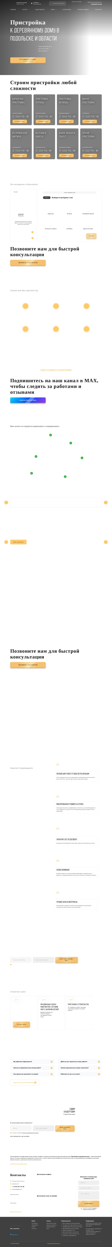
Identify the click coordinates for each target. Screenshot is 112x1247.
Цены (53, 9)
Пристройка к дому (51, 1223)
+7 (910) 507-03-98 (20, 1008)
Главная (13, 9)
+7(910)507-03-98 (96, 4)
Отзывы (33, 1226)
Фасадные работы (50, 1226)
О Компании (67, 9)
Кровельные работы (51, 1225)
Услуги (24, 9)
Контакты (98, 9)
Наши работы (39, 9)
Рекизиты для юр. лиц (15, 1211)
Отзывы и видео (83, 9)
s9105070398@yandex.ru (17, 1189)
